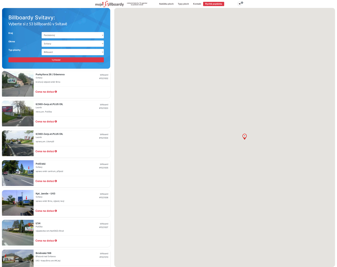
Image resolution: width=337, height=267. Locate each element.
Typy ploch (183, 4)
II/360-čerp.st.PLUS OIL (49, 104)
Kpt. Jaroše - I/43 (45, 193)
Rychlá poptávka (213, 4)
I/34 (38, 223)
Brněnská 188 (43, 253)
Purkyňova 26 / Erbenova (50, 74)
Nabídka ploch (166, 4)
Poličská (40, 163)
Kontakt (197, 4)
